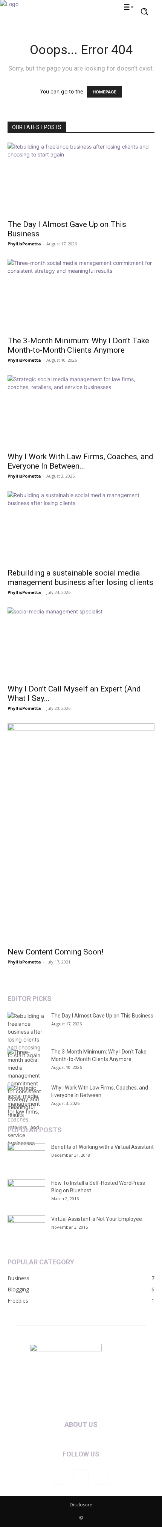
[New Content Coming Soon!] (81, 832)
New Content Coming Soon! (55, 951)
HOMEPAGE (104, 92)
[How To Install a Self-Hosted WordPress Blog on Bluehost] (26, 1192)
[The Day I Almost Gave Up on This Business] (81, 179)
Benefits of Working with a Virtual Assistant (102, 1147)
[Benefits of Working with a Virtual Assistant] (26, 1156)
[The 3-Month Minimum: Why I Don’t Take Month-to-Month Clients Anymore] (81, 295)
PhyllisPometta (24, 243)
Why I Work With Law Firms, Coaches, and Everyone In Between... (80, 461)
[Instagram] (81, 1476)
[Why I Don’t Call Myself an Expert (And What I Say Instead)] (81, 643)
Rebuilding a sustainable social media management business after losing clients (80, 577)
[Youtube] (101, 1477)
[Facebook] (60, 1477)
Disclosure (81, 1504)
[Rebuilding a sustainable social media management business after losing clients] (81, 527)
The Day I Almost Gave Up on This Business (102, 1016)
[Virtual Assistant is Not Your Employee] (26, 1228)
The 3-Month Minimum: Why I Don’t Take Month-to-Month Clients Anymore (78, 345)
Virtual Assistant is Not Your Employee (96, 1219)
